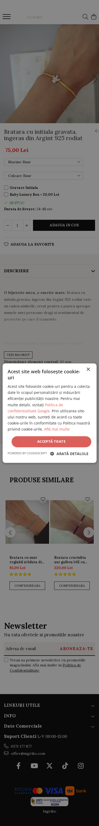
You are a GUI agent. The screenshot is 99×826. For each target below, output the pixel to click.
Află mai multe (57, 429)
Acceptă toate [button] (51, 441)
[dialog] (49, 413)
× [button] (88, 369)
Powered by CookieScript (27, 453)
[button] (69, 453)
